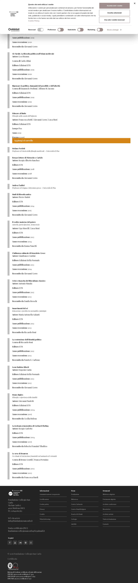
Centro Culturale (77, 504)
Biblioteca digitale (109, 494)
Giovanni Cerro (30, 46)
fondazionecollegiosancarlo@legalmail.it (26, 531)
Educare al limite (19, 113)
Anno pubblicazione (21, 37)
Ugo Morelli (24, 228)
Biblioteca (74, 499)
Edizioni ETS (25, 65)
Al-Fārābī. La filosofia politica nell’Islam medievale (33, 54)
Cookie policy (44, 504)
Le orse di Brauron (20, 453)
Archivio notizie (108, 514)
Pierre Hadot (24, 197)
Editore (15, 65)
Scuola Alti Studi (76, 514)
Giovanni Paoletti (26, 401)
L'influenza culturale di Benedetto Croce (28, 253)
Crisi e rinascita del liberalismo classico (28, 281)
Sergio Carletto (25, 428)
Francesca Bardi (31, 477)
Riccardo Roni (30, 332)
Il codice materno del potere (24, 222)
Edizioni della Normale (29, 260)
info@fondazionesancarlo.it (20, 521)
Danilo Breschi (30, 301)
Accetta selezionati (114, 13)
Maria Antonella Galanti (29, 314)
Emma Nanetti (30, 246)
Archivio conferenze (109, 504)
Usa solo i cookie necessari (114, 20)
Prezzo (15, 137)
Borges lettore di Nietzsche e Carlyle (27, 158)
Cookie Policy (33, 21)
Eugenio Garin (25, 370)
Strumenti (106, 491)
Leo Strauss (24, 56)
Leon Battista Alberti (20, 367)
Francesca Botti (25, 119)
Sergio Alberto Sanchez (29, 160)
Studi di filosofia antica (21, 194)
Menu (73, 491)
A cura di (16, 61)
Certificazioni (44, 499)
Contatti (105, 524)
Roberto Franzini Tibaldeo (35, 446)
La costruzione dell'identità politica (26, 339)
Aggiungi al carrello (23, 140)
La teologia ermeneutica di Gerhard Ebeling (30, 426)
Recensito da (18, 46)
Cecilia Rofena (30, 418)
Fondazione (75, 494)
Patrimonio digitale (109, 499)
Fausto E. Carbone (32, 360)
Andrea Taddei (18, 185)
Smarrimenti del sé (20, 308)
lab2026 (73, 524)
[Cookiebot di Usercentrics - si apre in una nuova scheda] (14, 29)
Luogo (15, 128)
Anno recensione (19, 42)
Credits (42, 514)
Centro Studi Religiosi (78, 509)
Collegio (74, 519)
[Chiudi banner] (134, 3)
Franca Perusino (41, 459)
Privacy (42, 509)
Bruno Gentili (27, 459)
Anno (14, 133)
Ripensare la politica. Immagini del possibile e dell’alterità (36, 86)
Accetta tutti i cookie (114, 6)
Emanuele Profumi (29, 88)
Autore (15, 56)
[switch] (61, 29)
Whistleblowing (45, 519)
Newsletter (107, 509)
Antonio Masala (25, 283)
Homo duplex (17, 395)
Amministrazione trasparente (50, 494)
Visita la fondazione (109, 519)
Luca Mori (53, 119)
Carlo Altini (26, 61)
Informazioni (44, 491)
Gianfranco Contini (27, 256)
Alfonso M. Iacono (46, 88)
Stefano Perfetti (18, 148)
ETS (21, 165)
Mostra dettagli (113, 30)
